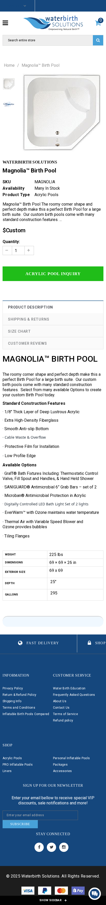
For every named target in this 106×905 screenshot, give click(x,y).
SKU (7, 181)
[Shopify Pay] (78, 891)
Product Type (16, 194)
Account (14, 5)
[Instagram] (63, 847)
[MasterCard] (62, 891)
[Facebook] (39, 847)
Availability (13, 188)
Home (9, 65)
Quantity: (11, 241)
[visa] (28, 891)
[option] (61, 112)
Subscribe (20, 824)
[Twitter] (51, 847)
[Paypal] (45, 891)
